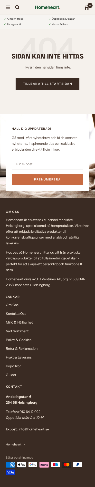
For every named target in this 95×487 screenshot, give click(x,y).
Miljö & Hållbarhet (19, 322)
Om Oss (12, 305)
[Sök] (17, 7)
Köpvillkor (13, 366)
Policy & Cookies (18, 340)
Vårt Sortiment (17, 331)
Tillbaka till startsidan (47, 83)
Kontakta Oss (16, 313)
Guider (11, 375)
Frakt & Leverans (19, 357)
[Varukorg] (86, 7)
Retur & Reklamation (22, 348)
